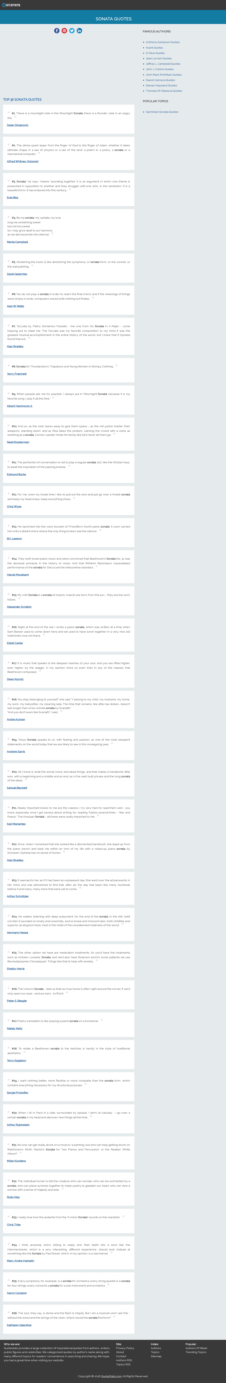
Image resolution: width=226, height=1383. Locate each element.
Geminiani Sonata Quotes (162, 111)
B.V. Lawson (14, 538)
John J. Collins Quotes (160, 69)
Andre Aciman (16, 719)
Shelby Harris (16, 968)
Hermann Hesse (17, 932)
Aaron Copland (16, 1292)
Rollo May (13, 1197)
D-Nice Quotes (155, 53)
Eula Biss (12, 197)
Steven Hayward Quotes (161, 85)
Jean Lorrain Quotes (159, 58)
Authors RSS (124, 1360)
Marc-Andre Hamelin (20, 1260)
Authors (156, 1348)
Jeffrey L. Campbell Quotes (163, 63)
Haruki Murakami (18, 574)
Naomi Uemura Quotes (160, 80)
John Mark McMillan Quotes (164, 74)
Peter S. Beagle (17, 1000)
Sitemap (156, 1356)
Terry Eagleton (16, 1060)
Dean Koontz (15, 679)
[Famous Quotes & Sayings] (10, 6)
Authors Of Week (196, 1348)
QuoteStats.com (111, 1376)
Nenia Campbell (17, 241)
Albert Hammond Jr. (19, 405)
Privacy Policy (125, 1348)
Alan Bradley (15, 346)
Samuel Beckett (17, 787)
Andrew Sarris (16, 751)
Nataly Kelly (14, 1028)
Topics (155, 1352)
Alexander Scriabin (19, 606)
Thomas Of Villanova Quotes (164, 90)
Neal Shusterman (18, 442)
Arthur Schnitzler (18, 896)
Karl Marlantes (16, 823)
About (120, 1352)
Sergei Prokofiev (17, 1092)
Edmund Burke (16, 474)
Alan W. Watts (15, 306)
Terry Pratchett (17, 373)
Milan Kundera (16, 1160)
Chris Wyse (14, 506)
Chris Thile (14, 1224)
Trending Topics (196, 1352)
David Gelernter (17, 273)
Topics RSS (123, 1364)
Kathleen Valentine (19, 1325)
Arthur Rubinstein (18, 1124)
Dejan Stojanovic (17, 125)
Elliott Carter (15, 643)
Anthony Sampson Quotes (163, 42)
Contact (121, 1356)
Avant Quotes (154, 47)
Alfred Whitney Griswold (22, 161)
